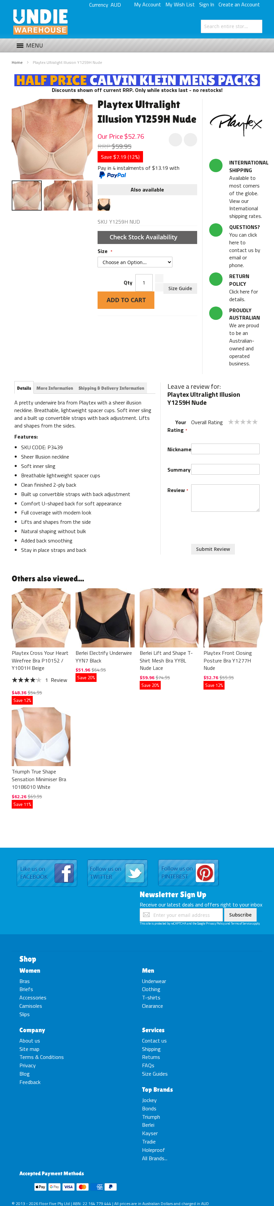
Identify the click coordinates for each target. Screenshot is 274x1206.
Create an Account (239, 4)
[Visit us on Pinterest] (188, 860)
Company (32, 1030)
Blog (24, 1074)
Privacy (27, 1065)
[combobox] (231, 26)
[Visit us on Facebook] (47, 860)
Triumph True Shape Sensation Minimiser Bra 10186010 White (39, 779)
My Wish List (180, 4)
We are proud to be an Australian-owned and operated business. (244, 337)
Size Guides (155, 1074)
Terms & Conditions (41, 1057)
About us (29, 1041)
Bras (24, 981)
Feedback (29, 1082)
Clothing (151, 989)
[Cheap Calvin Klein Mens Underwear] (137, 78)
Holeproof (153, 1150)
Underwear (154, 981)
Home (17, 62)
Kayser (150, 1133)
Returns (151, 1057)
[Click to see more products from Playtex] (235, 125)
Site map (29, 1049)
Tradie (149, 1141)
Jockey (149, 1100)
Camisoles (30, 1006)
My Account (147, 4)
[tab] (24, 388)
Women (29, 970)
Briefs (26, 989)
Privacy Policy (215, 923)
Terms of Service (241, 923)
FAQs (148, 1065)
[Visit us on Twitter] (117, 860)
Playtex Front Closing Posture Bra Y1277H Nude (227, 660)
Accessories (32, 997)
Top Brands (157, 1089)
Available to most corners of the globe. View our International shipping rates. (249, 189)
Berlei (148, 1125)
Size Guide (180, 288)
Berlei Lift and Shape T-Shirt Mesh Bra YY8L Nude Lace (166, 660)
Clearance (152, 1006)
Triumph (151, 1117)
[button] (57, 195)
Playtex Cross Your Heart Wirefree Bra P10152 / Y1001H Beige (40, 660)
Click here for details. (243, 287)
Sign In (206, 4)
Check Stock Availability (144, 237)
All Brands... (154, 1158)
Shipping (151, 1049)
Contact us (154, 1041)
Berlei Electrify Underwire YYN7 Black (104, 657)
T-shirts (151, 997)
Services (153, 1030)
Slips (24, 1014)
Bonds (149, 1108)
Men (148, 970)
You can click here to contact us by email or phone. (244, 246)
